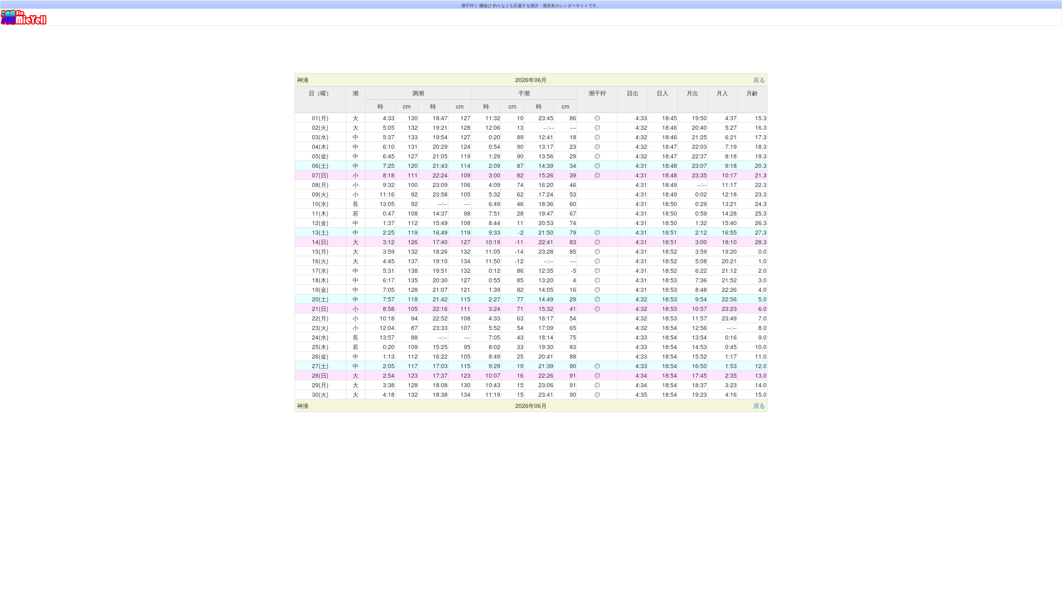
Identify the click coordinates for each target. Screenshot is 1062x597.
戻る (759, 79)
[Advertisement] (531, 52)
